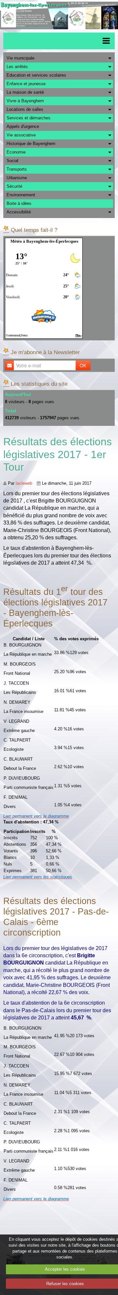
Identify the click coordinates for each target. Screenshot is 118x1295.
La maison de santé (25, 92)
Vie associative (21, 135)
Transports (17, 169)
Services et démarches (28, 117)
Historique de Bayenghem (31, 143)
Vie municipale (20, 58)
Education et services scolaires (36, 75)
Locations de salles (25, 109)
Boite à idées (19, 203)
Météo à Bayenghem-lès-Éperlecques (44, 241)
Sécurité (14, 186)
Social (12, 160)
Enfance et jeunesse (26, 83)
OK (83, 365)
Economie (16, 152)
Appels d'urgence (23, 126)
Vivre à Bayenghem (25, 100)
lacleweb (24, 483)
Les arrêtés (17, 66)
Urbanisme (17, 177)
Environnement (21, 194)
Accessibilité (19, 211)
